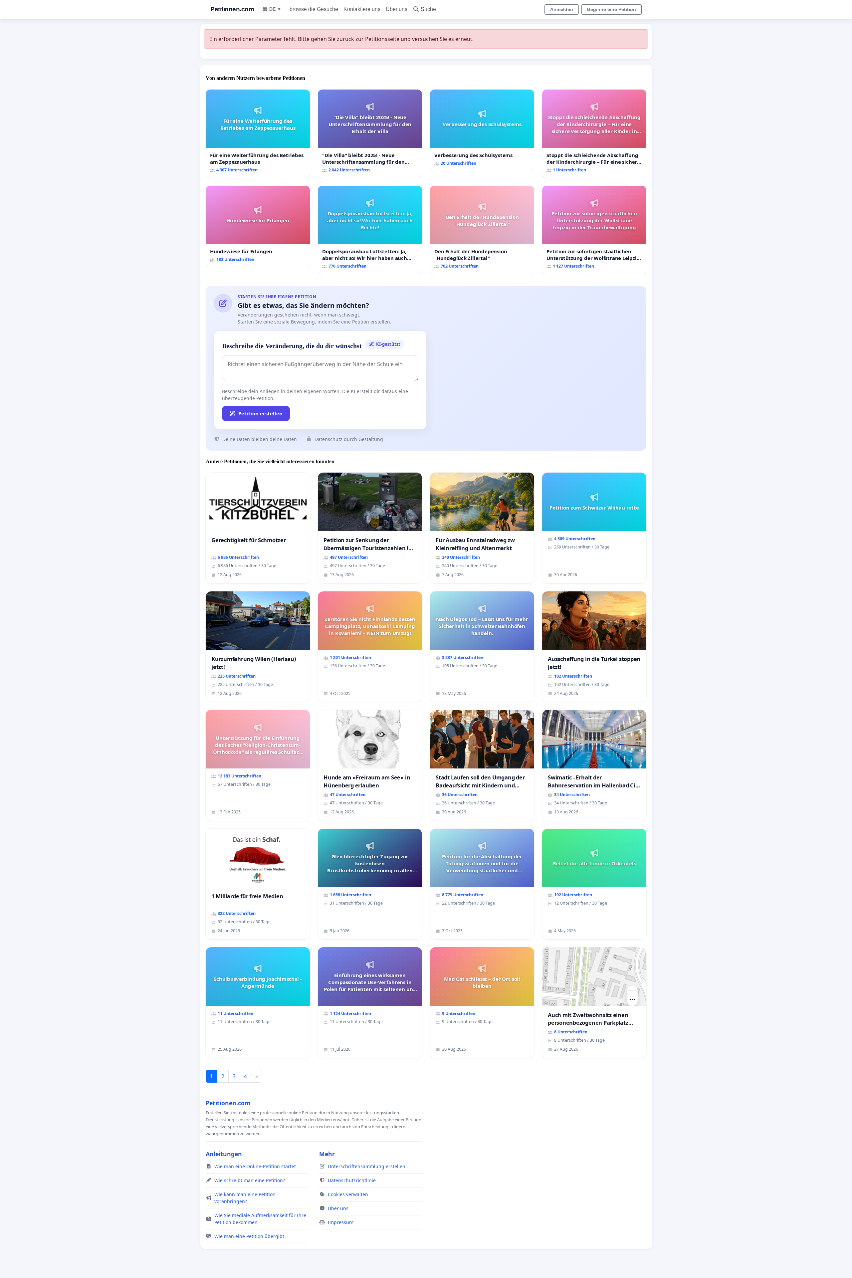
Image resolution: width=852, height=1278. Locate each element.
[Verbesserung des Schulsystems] (482, 130)
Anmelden (561, 9)
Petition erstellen (260, 413)
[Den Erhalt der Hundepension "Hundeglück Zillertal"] (482, 230)
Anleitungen (224, 1154)
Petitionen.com (232, 9)
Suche (428, 9)
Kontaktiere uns (361, 9)
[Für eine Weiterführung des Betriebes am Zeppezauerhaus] (258, 134)
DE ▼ (275, 9)
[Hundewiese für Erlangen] (258, 226)
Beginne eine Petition (611, 9)
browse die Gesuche (314, 9)
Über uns (396, 9)
